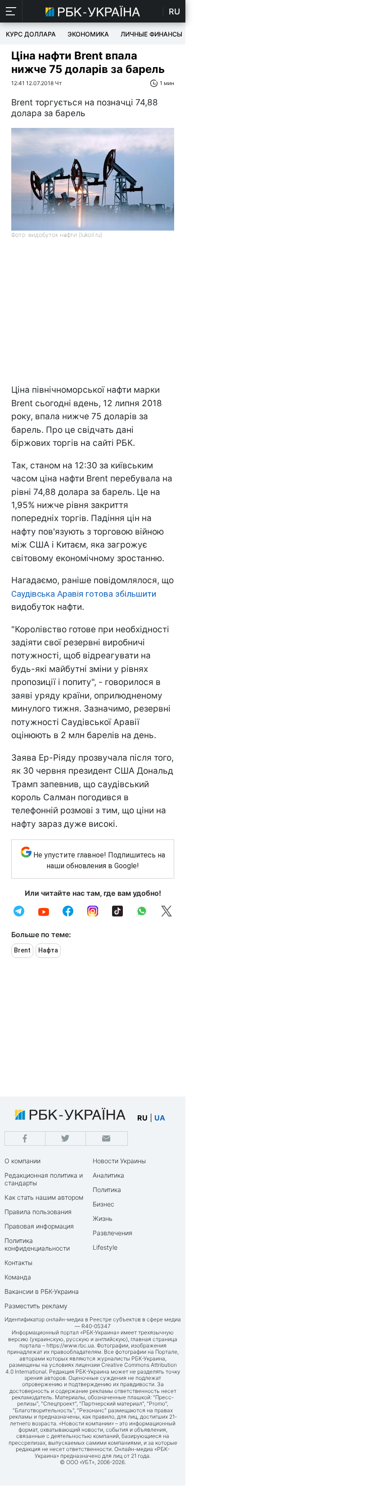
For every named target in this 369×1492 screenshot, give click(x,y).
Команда (17, 1277)
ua (159, 1117)
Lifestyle (105, 1247)
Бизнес (103, 1204)
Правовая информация (39, 1226)
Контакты (18, 1262)
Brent (22, 950)
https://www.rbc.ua (70, 1345)
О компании (22, 1161)
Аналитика (108, 1175)
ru (142, 1117)
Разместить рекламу (36, 1306)
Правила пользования (38, 1211)
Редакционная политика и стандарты (43, 1179)
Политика (107, 1189)
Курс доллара (31, 34)
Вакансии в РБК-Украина (41, 1291)
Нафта (48, 950)
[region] (92, 316)
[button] (11, 11)
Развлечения (112, 1233)
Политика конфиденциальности (37, 1244)
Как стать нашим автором (43, 1197)
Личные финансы (151, 34)
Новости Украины (119, 1161)
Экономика (88, 34)
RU (174, 11)
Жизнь (102, 1218)
